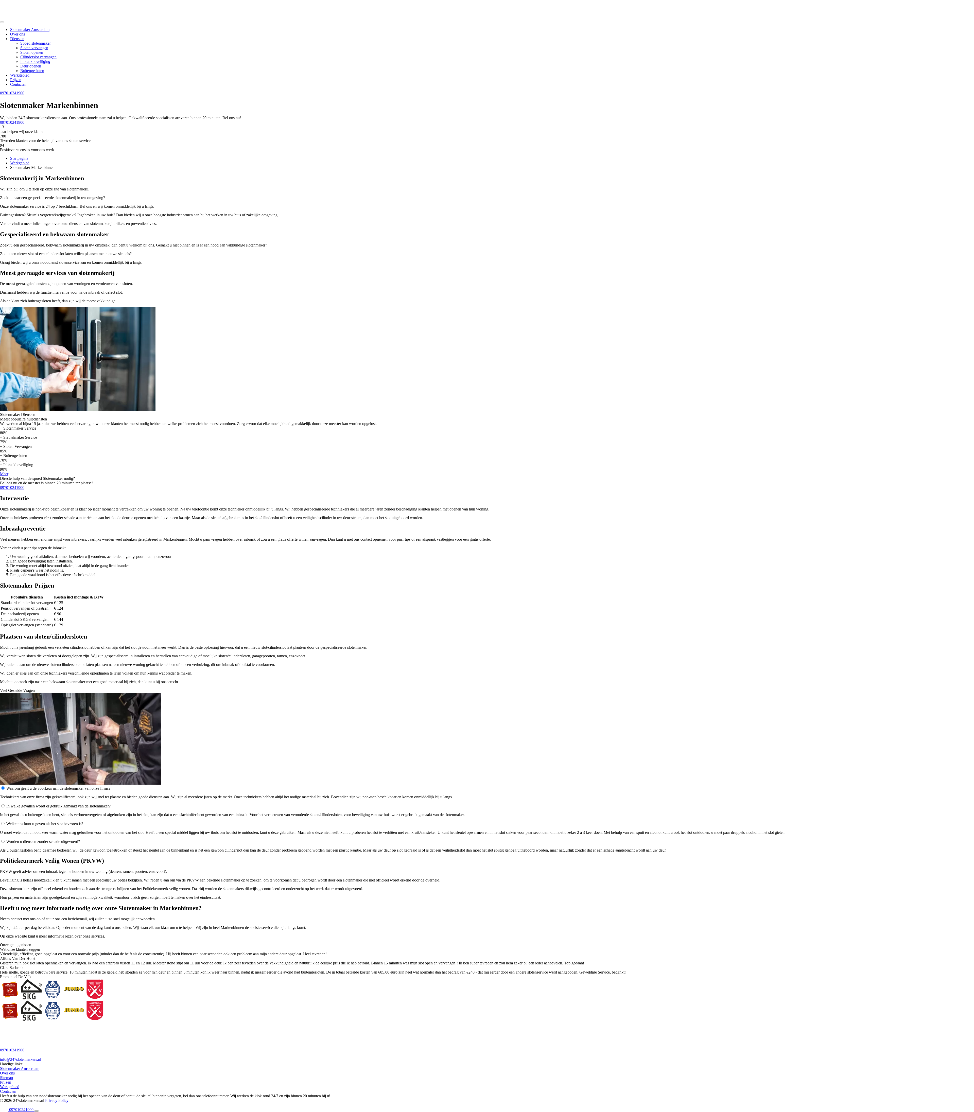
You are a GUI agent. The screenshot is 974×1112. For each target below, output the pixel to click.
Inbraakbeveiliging (35, 61)
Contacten (18, 84)
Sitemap (6, 1077)
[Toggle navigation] (2, 22)
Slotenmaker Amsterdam (29, 29)
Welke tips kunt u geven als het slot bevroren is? (44, 824)
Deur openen (30, 66)
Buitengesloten (32, 70)
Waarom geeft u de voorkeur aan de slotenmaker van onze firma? (58, 788)
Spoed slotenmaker (35, 43)
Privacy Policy (56, 1100)
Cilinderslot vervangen (38, 57)
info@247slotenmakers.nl (20, 1059)
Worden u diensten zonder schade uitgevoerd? (43, 841)
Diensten (17, 39)
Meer (4, 474)
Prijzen (15, 80)
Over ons (17, 34)
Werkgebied (19, 75)
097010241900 (12, 93)
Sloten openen (31, 52)
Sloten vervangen (34, 48)
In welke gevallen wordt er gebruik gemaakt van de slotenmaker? (58, 806)
